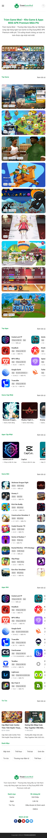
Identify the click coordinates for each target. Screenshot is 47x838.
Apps (12, 801)
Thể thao (11, 288)
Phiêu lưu (11, 132)
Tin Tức (12, 805)
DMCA (35, 809)
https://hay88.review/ (25, 829)
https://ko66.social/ (13, 829)
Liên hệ (35, 801)
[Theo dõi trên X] (19, 821)
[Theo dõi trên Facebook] (15, 821)
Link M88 (38, 828)
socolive (16, 828)
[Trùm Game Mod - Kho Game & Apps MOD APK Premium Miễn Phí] (23, 5)
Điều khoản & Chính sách (35, 805)
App (24, 340)
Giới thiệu (35, 797)
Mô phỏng (13, 66)
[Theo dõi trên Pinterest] (23, 821)
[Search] (43, 6)
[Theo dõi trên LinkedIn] (27, 821)
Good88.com (23, 828)
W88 (5, 829)
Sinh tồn (19, 496)
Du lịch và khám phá (22, 373)
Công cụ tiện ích (16, 340)
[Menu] (3, 5)
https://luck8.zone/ (37, 829)
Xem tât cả (41, 77)
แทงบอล (5, 828)
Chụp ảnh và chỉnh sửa (23, 675)
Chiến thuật (12, 210)
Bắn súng (11, 106)
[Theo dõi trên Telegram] (31, 821)
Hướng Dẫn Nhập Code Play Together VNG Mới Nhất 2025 (34, 728)
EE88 (42, 828)
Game (6, 66)
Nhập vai (11, 236)
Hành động (12, 158)
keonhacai (11, 828)
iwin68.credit (31, 828)
